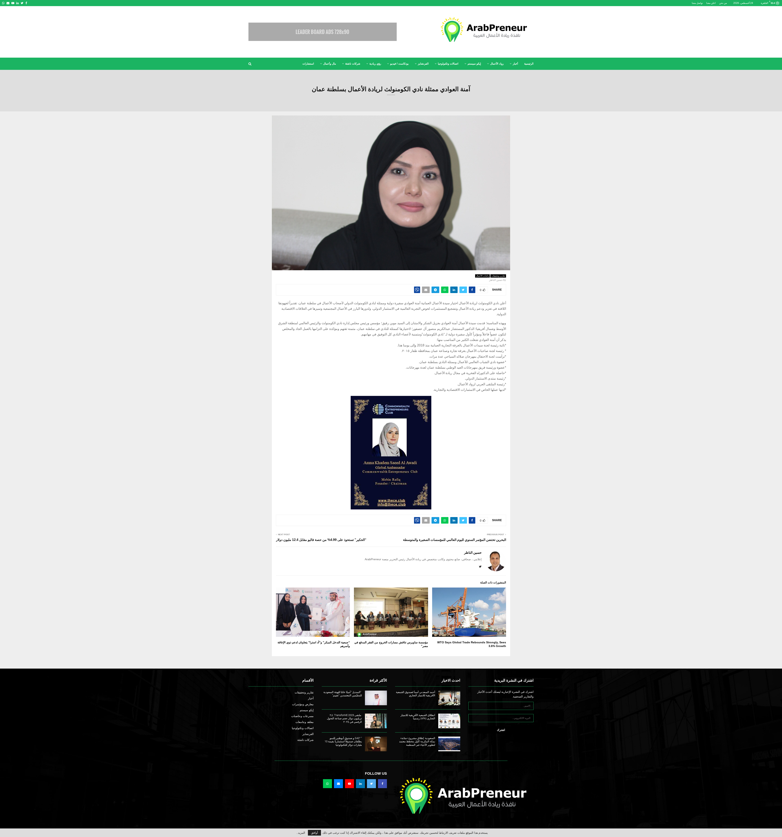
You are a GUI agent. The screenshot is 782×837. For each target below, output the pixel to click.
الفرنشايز (423, 63)
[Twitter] (371, 783)
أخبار (515, 63)
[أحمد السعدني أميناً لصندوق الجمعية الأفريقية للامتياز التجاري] (449, 698)
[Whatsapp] (327, 783)
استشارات (308, 63)
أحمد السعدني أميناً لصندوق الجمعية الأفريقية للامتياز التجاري (415, 694)
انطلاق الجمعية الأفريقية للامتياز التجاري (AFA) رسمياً (418, 717)
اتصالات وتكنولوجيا (448, 63)
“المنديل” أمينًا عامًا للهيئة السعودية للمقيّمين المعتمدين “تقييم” (342, 694)
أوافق (314, 832)
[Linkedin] (360, 783)
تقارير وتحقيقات (498, 276)
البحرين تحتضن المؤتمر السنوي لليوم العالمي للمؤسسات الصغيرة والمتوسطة (454, 540)
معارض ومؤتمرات (303, 704)
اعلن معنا (711, 3)
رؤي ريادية (375, 63)
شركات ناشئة (352, 63)
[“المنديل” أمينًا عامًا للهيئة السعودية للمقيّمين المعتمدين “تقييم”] (376, 698)
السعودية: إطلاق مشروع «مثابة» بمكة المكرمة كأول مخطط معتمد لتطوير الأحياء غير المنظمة (417, 742)
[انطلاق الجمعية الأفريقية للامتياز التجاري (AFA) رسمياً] (449, 721)
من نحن (723, 3)
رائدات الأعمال (482, 276)
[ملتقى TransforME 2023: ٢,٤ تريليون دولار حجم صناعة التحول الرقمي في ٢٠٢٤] (376, 721)
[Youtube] (349, 783)
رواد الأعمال (497, 63)
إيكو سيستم (474, 63)
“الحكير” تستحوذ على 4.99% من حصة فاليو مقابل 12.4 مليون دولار (321, 540)
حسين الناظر (496, 280)
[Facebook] (382, 783)
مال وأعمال (329, 63)
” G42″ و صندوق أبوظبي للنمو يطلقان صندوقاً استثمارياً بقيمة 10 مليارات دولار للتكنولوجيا (343, 742)
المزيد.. (300, 832)
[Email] (338, 783)
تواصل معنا (697, 3)
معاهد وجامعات (304, 722)
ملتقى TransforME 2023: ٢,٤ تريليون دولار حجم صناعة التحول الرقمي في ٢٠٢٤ (344, 719)
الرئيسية (529, 63)
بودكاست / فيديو (399, 63)
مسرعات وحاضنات (302, 716)
